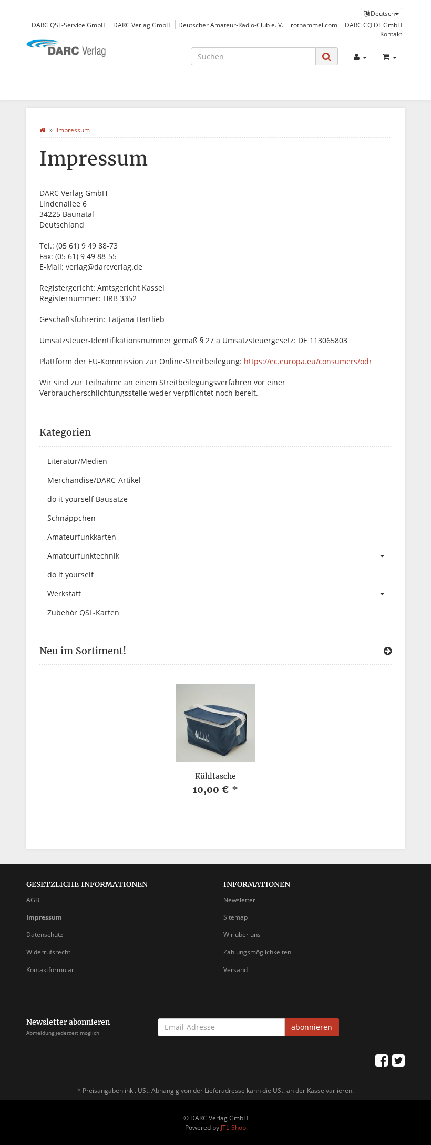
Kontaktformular (50, 969)
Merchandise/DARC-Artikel (94, 480)
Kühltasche (215, 776)
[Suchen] (326, 56)
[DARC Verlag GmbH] (84, 48)
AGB (32, 899)
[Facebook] (381, 1059)
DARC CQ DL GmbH (373, 24)
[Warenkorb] (390, 56)
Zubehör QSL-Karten (83, 612)
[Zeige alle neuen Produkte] (388, 651)
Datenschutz (44, 934)
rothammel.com (314, 24)
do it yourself (70, 575)
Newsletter (239, 899)
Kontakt (391, 33)
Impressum (44, 917)
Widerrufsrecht (48, 951)
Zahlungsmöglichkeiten (257, 951)
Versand (235, 969)
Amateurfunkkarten (81, 537)
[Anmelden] (360, 56)
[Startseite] (42, 130)
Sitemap (235, 917)
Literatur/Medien (77, 461)
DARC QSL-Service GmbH (69, 24)
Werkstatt (64, 594)
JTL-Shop (233, 1127)
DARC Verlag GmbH (142, 24)
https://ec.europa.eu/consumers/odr (308, 361)
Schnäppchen (71, 518)
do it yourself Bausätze (87, 499)
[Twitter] (398, 1059)
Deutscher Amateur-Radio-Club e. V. (230, 24)
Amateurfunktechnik (83, 556)
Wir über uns (242, 934)
